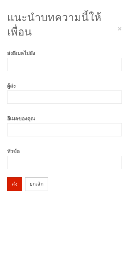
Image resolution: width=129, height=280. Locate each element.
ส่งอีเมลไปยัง (21, 53)
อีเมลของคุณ (21, 118)
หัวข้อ (13, 151)
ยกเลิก (36, 184)
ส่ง (15, 184)
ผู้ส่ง (11, 86)
